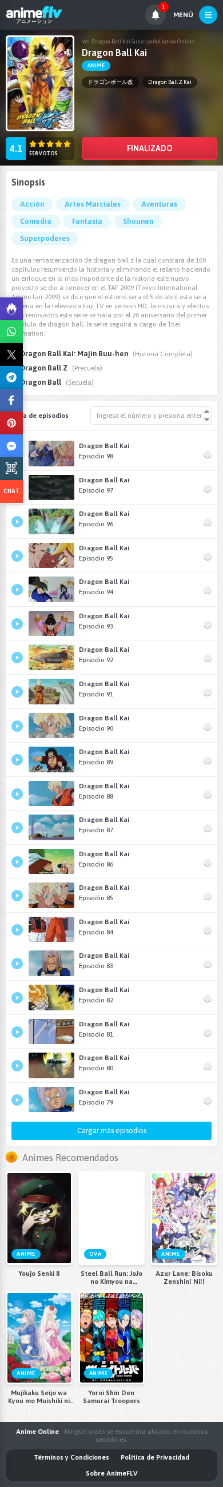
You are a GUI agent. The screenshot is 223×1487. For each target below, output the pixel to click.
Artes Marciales (93, 204)
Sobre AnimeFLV (111, 1473)
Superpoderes (45, 238)
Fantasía (87, 221)
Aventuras (159, 204)
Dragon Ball (40, 382)
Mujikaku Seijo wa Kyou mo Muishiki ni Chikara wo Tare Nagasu (39, 1397)
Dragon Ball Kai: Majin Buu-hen (74, 353)
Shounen (138, 221)
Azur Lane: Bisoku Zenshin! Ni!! (184, 1277)
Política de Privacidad (155, 1457)
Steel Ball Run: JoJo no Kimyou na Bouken (111, 1277)
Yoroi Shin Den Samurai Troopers (111, 1397)
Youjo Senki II (38, 1274)
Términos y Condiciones (71, 1457)
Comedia (35, 221)
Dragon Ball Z (43, 368)
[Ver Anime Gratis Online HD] (34, 15)
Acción (32, 204)
